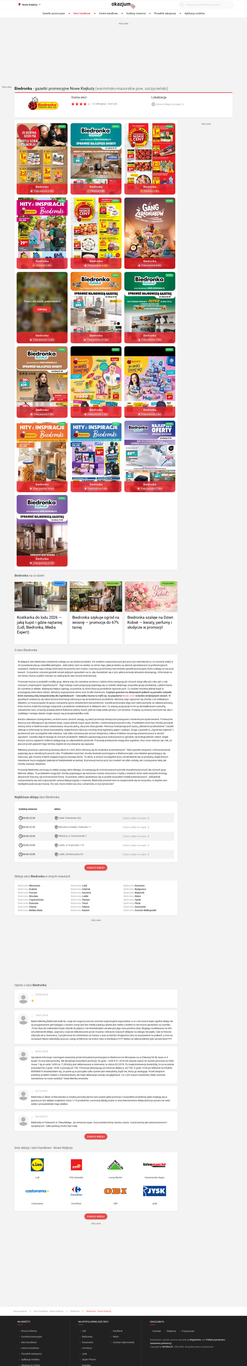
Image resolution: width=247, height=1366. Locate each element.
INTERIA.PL (167, 1347)
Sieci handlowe (29, 1342)
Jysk (84, 1353)
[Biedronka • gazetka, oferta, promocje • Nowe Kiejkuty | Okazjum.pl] (43, 103)
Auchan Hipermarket (123, 1342)
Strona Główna (29, 1331)
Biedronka (75, 1311)
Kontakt (157, 1331)
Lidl (84, 1331)
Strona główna (20, 1311)
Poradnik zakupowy (31, 1353)
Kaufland (117, 1331)
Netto (116, 1336)
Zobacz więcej (96, 867)
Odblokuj (42, 309)
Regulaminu (195, 1339)
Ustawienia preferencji (160, 1343)
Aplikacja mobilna (30, 1359)
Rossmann (87, 1342)
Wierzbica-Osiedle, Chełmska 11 (74, 827)
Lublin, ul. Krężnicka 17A (71, 845)
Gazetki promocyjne (31, 1336)
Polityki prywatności (215, 1339)
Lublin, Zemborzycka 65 (70, 854)
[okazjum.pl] (123, 5)
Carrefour (87, 1348)
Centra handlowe (30, 1348)
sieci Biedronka (36, 797)
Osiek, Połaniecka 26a (69, 817)
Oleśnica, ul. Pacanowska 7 (72, 836)
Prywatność (188, 1331)
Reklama (171, 1331)
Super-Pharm (89, 1359)
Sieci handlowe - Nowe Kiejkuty (48, 1311)
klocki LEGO (128, 695)
